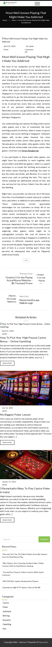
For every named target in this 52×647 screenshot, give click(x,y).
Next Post (24, 296)
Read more (7, 363)
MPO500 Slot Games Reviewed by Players (21, 581)
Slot (4, 628)
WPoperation (42, 642)
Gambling (7, 624)
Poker (14, 20)
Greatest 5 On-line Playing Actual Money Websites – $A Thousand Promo (19, 280)
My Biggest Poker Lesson (15, 414)
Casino (6, 603)
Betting (6, 615)
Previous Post (26, 273)
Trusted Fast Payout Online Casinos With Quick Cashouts (23, 573)
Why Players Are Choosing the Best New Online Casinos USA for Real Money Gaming (23, 564)
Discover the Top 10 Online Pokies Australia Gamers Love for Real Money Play (24, 555)
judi (26, 260)
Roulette (7, 620)
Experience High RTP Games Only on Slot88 (21, 587)
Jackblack (7, 611)
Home (5, 20)
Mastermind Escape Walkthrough (29, 301)
